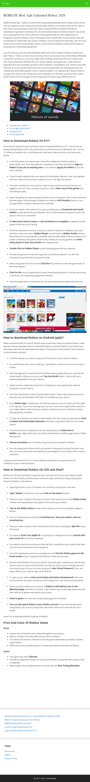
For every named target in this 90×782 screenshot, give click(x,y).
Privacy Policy (11, 758)
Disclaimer (10, 751)
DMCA (7, 755)
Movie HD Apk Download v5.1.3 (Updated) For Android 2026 (32, 716)
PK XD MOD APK (16, 134)
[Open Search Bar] (86, 3)
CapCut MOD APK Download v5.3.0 (21, 730)
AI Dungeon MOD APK (19, 128)
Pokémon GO (15, 131)
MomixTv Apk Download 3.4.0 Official (22, 719)
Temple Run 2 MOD (18, 125)
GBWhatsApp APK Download (18, 723)
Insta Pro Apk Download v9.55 (18, 727)
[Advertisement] (45, 686)
